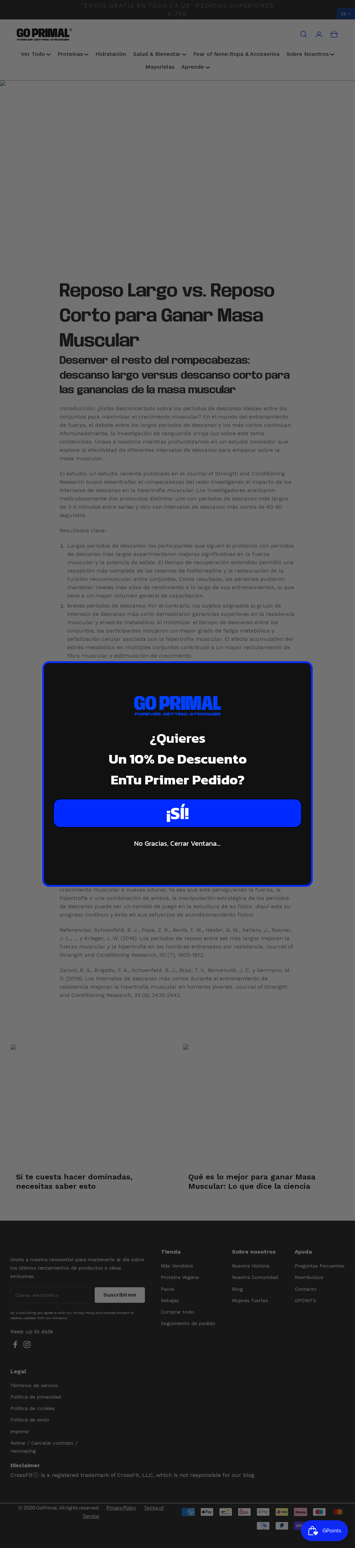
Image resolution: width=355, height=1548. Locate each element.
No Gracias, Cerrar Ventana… (177, 843)
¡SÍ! (177, 813)
